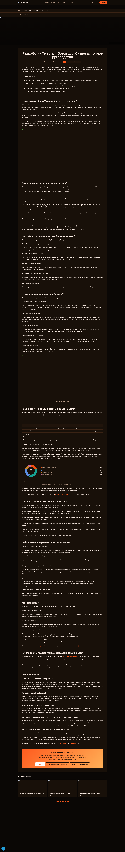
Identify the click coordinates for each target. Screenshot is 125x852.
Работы (53, 2)
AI (58, 2)
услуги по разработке (41, 646)
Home (19, 10)
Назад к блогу (24, 14)
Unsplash (121, 43)
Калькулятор (71, 2)
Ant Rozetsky (115, 43)
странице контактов (58, 665)
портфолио (78, 646)
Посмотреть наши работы (80, 764)
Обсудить (103, 2)
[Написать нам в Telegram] (3, 849)
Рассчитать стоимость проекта (57, 764)
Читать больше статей (63, 801)
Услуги (46, 2)
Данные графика (28, 481)
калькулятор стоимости (62, 494)
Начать (39, 764)
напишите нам (73, 743)
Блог (63, 2)
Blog (24, 10)
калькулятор (62, 743)
